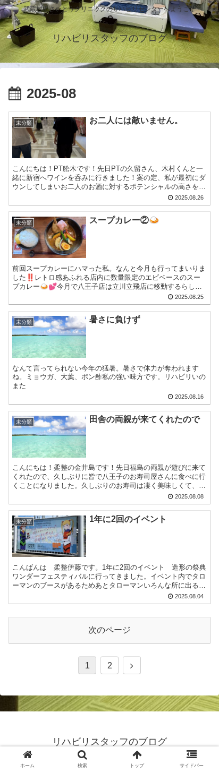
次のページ (109, 629)
